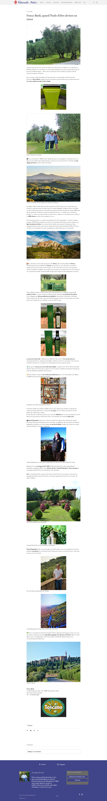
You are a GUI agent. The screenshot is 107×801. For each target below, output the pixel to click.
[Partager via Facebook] (27, 730)
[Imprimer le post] (38, 730)
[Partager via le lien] (34, 730)
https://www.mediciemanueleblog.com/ (27, 795)
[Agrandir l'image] (53, 44)
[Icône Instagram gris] (97, 2)
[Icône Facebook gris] (94, 2)
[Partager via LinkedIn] (31, 730)
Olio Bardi (30, 725)
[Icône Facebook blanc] (40, 764)
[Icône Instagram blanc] (58, 764)
